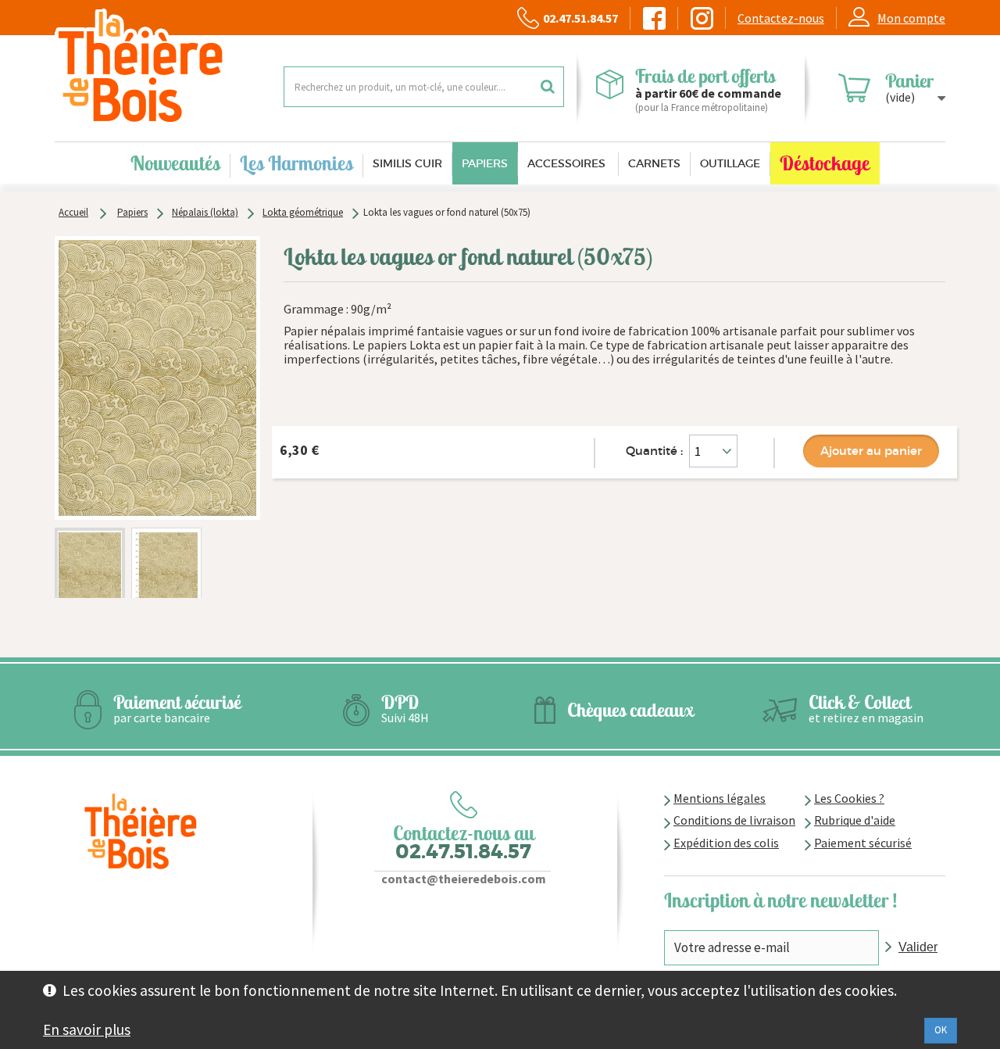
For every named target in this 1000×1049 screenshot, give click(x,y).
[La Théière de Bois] (157, 67)
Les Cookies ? (849, 798)
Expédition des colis (726, 842)
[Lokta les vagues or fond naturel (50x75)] (89, 576)
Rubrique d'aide (854, 820)
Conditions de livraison (734, 820)
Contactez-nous (781, 18)
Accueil (73, 212)
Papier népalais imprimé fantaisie (375, 330)
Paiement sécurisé (863, 842)
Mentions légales (719, 798)
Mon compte (911, 18)
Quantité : (654, 450)
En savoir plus (86, 1029)
